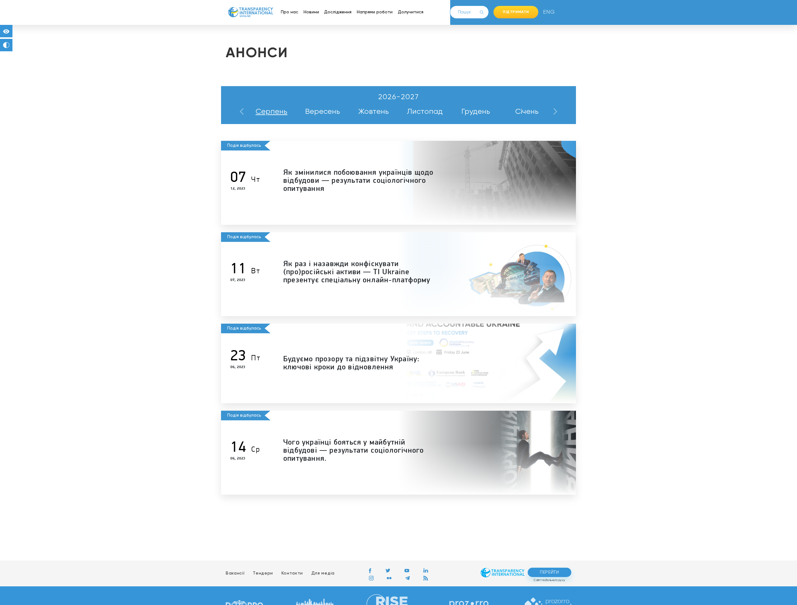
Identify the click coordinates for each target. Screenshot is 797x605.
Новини (311, 12)
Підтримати (516, 12)
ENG (547, 12)
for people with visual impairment (6, 31)
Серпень (271, 111)
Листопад (425, 111)
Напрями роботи (375, 12)
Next (555, 111)
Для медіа (323, 573)
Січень (527, 111)
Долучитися (410, 12)
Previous (242, 111)
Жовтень (373, 111)
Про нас (289, 12)
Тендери (263, 573)
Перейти (549, 572)
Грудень (475, 111)
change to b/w (6, 45)
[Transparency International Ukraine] (251, 12)
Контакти (292, 573)
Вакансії (235, 573)
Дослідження (337, 12)
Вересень (322, 111)
